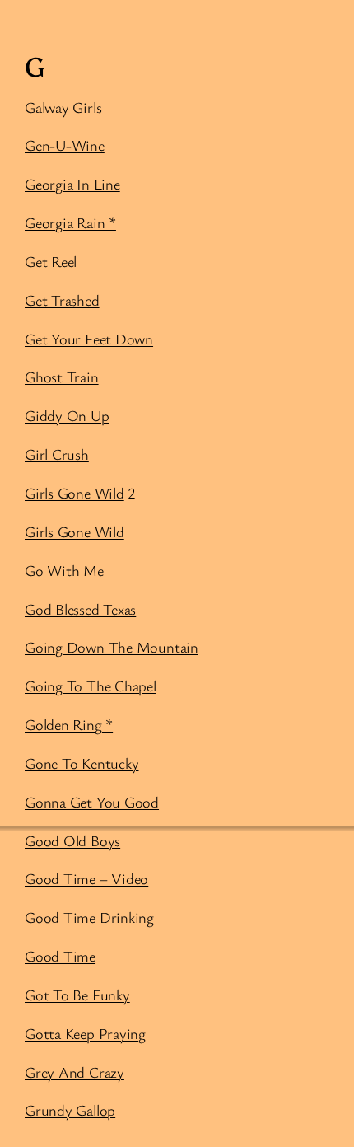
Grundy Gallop (70, 1110)
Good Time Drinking (89, 917)
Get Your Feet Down (89, 339)
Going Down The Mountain (111, 647)
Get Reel (51, 261)
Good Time (60, 956)
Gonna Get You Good (92, 802)
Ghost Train (62, 376)
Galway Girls (63, 107)
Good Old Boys (72, 840)
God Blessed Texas (80, 609)
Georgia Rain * (70, 222)
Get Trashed (62, 300)
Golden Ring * (69, 724)
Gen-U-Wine (65, 145)
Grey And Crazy (74, 1072)
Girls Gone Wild (74, 493)
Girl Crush (57, 454)
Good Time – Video (86, 878)
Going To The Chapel (90, 685)
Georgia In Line (72, 184)
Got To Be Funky (77, 994)
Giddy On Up (67, 415)
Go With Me (64, 570)
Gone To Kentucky (81, 763)
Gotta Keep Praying (85, 1033)
